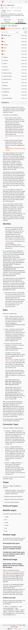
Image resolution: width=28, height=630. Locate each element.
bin (4, 38)
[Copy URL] (23, 28)
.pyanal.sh (5, 60)
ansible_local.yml (7, 79)
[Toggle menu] (26, 1)
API (19, 628)
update (9, 35)
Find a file (14, 25)
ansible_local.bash (7, 76)
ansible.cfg (5, 69)
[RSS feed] (2, 8)
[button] (9, 26)
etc (4, 41)
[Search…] (25, 32)
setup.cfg (5, 95)
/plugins (5, 44)
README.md (6, 92)
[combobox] (19, 32)
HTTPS (2, 28)
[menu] (26, 28)
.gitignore (5, 57)
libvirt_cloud (10, 5)
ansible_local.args (7, 73)
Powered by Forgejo (7, 625)
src (4, 54)
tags (8, 22)
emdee (5, 5)
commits (8, 19)
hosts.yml (5, 82)
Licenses (15, 628)
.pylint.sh (5, 66)
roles (4, 51)
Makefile (5, 85)
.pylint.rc (5, 63)
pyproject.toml (6, 88)
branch (21, 19)
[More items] (26, 10)
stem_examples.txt (7, 98)
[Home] (3, 1)
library (4, 47)
